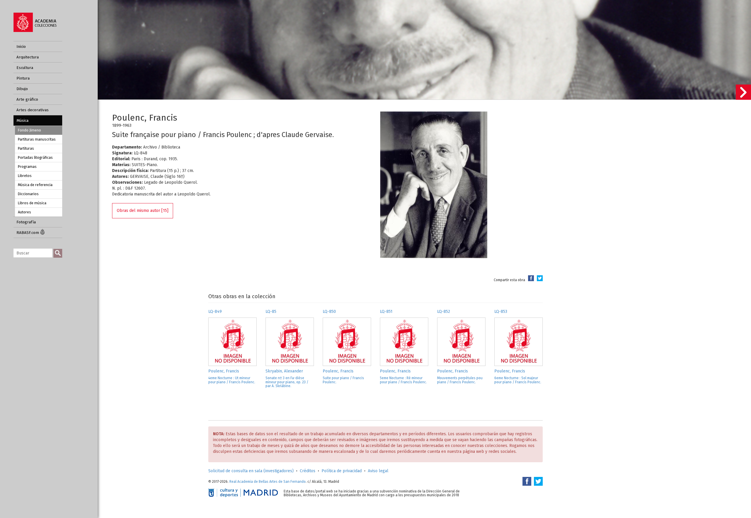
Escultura (24, 67)
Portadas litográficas (35, 157)
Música (22, 120)
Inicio (21, 46)
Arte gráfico (27, 99)
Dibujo (22, 88)
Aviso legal (378, 470)
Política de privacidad (342, 470)
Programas (27, 166)
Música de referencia (35, 185)
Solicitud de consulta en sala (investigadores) (251, 470)
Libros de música (32, 203)
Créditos (307, 470)
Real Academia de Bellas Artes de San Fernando (267, 482)
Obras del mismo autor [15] (142, 210)
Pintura (23, 78)
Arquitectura (27, 57)
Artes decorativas (32, 109)
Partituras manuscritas (37, 139)
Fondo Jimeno (29, 130)
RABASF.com (28, 232)
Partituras (26, 148)
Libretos (25, 175)
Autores (24, 212)
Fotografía (26, 222)
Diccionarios (28, 194)
